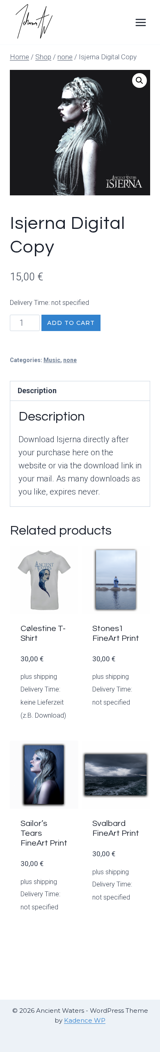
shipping (45, 676)
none (70, 360)
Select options (53, 724)
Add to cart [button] (120, 706)
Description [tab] (37, 390)
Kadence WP (84, 1020)
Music (51, 360)
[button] (139, 80)
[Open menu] (140, 22)
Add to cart (71, 323)
